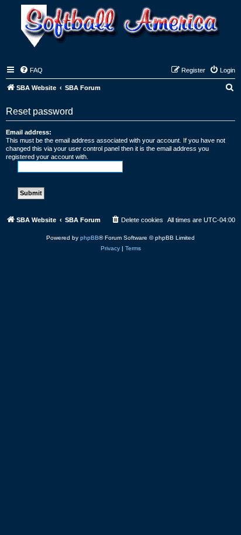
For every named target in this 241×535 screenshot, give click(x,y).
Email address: (28, 132)
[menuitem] (31, 70)
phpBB (89, 237)
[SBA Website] (120, 27)
